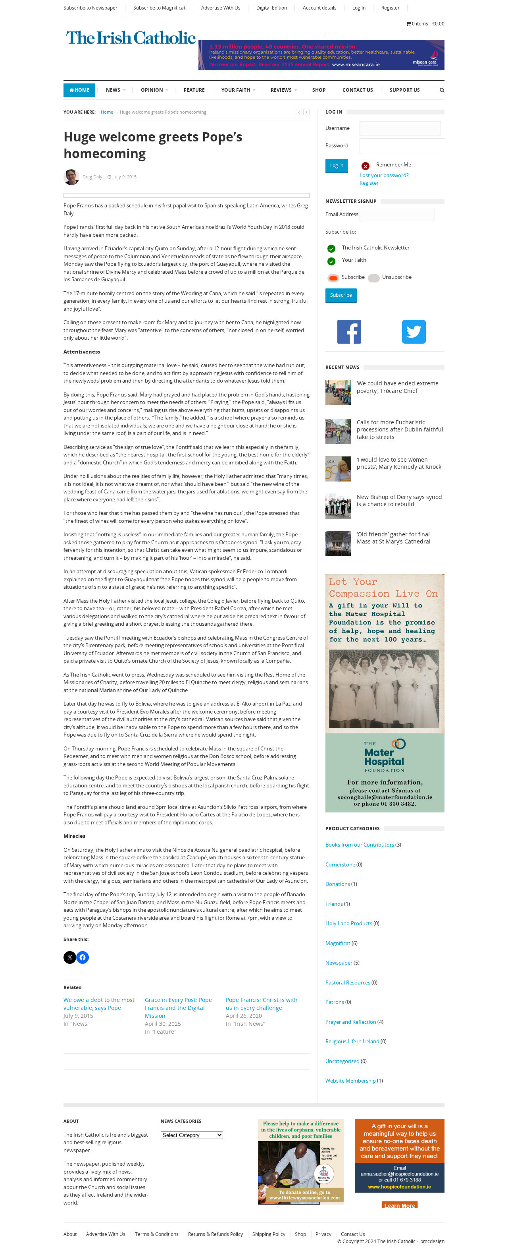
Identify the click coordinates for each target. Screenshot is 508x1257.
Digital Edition (271, 7)
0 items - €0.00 (428, 23)
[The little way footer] (301, 1202)
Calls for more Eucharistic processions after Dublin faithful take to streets (400, 430)
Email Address (341, 214)
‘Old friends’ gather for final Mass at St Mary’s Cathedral (394, 538)
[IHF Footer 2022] (399, 1206)
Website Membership (350, 1080)
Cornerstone (340, 864)
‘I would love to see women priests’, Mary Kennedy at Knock (399, 463)
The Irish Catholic (396, 1241)
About (70, 1234)
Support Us (405, 90)
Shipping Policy (268, 1234)
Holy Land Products (348, 923)
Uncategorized (342, 1061)
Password (336, 145)
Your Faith (235, 90)
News (113, 90)
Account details (320, 7)
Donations (337, 884)
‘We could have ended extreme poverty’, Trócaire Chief (398, 387)
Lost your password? (384, 175)
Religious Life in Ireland (352, 1041)
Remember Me (393, 164)
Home (82, 90)
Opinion (152, 90)
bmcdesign (432, 1241)
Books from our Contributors (359, 844)
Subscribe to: (340, 231)
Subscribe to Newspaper (90, 7)
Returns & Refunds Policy (215, 1234)
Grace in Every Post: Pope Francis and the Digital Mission (178, 1007)
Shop (319, 90)
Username (337, 128)
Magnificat (337, 943)
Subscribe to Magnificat (159, 7)
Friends (334, 903)
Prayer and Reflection (350, 1021)
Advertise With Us (221, 7)
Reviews (281, 90)
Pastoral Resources (347, 982)
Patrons (334, 1002)
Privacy (323, 1234)
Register (390, 7)
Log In (359, 7)
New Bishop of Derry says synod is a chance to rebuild (399, 500)
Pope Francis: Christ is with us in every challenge (262, 1003)
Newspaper (338, 962)
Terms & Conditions (157, 1234)
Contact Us (358, 90)
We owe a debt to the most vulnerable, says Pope (99, 1003)
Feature (194, 90)
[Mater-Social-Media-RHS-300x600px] (384, 810)
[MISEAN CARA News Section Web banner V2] (321, 68)
